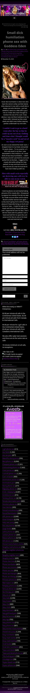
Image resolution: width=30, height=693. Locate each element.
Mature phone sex (9, 538)
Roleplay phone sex (9, 586)
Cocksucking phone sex (11, 467)
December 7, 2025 (10, 413)
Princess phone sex (13, 53)
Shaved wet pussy (9, 632)
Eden (4, 49)
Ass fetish (6, 452)
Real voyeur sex (8, 583)
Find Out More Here (10, 359)
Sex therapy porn (8, 592)
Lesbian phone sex (9, 535)
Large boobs (7, 529)
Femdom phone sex (6, 51)
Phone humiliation (9, 564)
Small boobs (7, 644)
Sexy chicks (6, 607)
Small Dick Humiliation (21, 244)
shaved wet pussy (22, 243)
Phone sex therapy (9, 576)
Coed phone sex (8, 470)
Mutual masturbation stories (13, 544)
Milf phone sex (7, 541)
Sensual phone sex (9, 589)
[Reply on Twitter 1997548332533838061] (7, 423)
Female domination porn (11, 501)
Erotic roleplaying (8, 492)
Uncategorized (7, 659)
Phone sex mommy (9, 567)
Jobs (26, 684)
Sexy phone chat (8, 622)
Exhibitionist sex (8, 495)
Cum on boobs (7, 477)
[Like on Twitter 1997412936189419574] (14, 437)
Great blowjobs (8, 519)
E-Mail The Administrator (7, 687)
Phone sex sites (8, 570)
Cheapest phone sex (9, 464)
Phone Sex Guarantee (19, 684)
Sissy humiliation (12, 55)
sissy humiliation (7, 244)
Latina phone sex (8, 532)
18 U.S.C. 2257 (10, 684)
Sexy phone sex (8, 625)
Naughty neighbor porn (11, 555)
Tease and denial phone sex (12, 653)
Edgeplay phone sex (9, 489)
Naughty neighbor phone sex (13, 550)
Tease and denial (12, 57)
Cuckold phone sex (21, 49)
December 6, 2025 (10, 426)
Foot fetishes (7, 507)
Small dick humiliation (10, 647)
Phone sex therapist (9, 573)
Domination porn (8, 483)
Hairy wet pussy (8, 522)
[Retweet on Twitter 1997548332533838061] (10, 423)
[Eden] (15, 227)
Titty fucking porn (8, 656)
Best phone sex (11, 49)
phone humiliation (10, 241)
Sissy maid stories (9, 638)
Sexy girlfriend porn (9, 613)
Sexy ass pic (6, 595)
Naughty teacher (8, 558)
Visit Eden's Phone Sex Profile (15, 232)
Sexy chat (5, 604)
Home (4, 684)
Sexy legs (5, 619)
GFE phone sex (7, 516)
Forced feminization (18, 51)
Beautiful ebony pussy (10, 458)
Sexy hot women (8, 616)
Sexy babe (6, 598)
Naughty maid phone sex (11, 547)
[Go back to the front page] (15, 10)
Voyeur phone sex (9, 665)
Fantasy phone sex (9, 498)
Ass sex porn (7, 455)
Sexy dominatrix (9, 243)
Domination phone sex (10, 480)
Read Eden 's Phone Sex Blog (15, 234)
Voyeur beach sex (8, 662)
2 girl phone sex (8, 449)
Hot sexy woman (8, 525)
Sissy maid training (9, 641)
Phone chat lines (8, 561)
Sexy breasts (7, 601)
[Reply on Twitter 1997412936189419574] (7, 437)
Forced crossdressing (10, 510)
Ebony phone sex (8, 486)
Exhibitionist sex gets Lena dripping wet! (15, 24)
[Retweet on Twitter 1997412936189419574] (10, 437)
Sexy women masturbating (12, 629)
